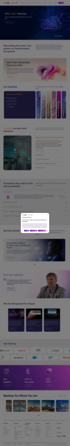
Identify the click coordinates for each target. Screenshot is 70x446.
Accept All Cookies (42, 230)
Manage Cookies (33, 230)
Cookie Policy (44, 227)
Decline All (26, 230)
